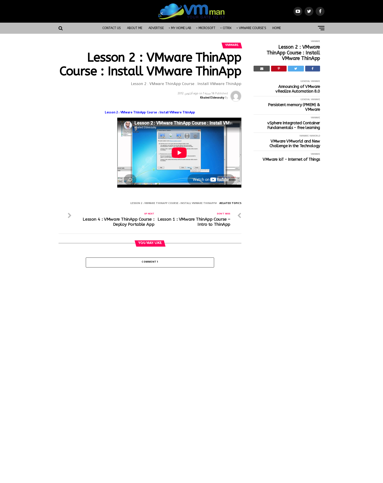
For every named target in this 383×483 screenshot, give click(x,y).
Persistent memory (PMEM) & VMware (294, 107)
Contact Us (111, 28)
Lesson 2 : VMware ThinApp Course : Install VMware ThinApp (293, 52)
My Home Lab (181, 28)
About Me (134, 28)
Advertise (156, 28)
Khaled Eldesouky (212, 98)
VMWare (315, 41)
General (305, 81)
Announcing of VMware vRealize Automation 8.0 (298, 88)
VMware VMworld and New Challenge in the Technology (295, 143)
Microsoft (207, 28)
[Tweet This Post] (296, 68)
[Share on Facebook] (312, 68)
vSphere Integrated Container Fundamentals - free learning (293, 125)
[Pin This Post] (278, 68)
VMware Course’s (252, 28)
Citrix (227, 28)
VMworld (314, 136)
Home (276, 28)
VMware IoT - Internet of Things (291, 159)
